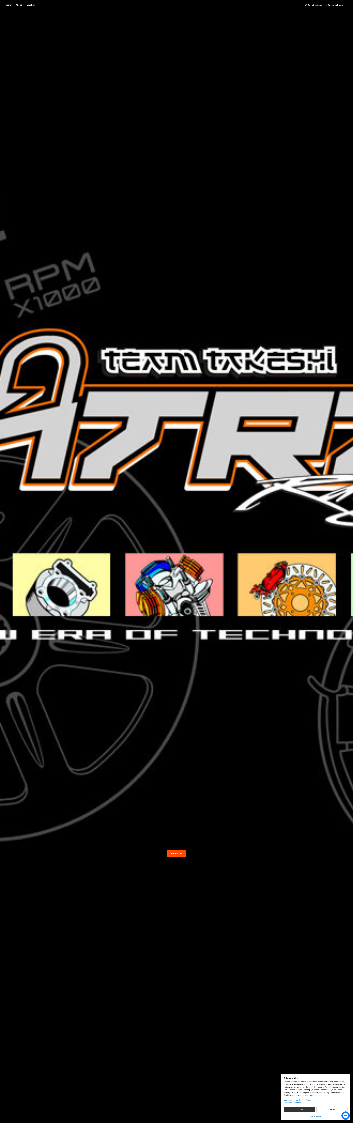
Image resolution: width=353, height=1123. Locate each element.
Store (8, 4)
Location (30, 4)
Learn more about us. (293, 1102)
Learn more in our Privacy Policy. (297, 1100)
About (19, 4)
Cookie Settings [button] (315, 1116)
